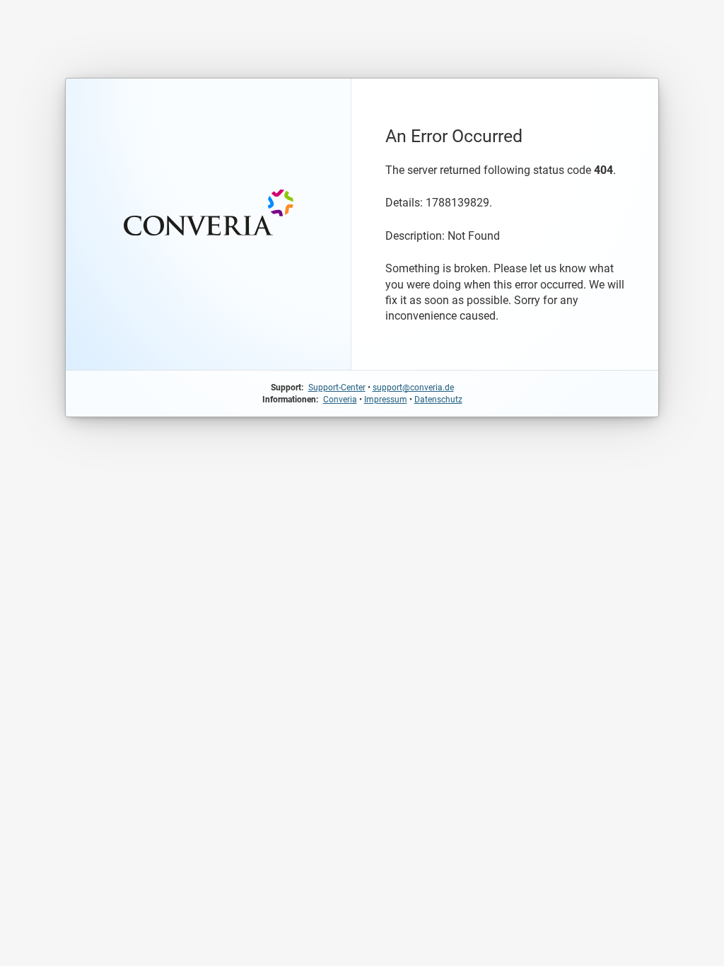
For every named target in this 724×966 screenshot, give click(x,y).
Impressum (385, 400)
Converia (340, 400)
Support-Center (337, 387)
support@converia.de (413, 387)
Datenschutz (438, 400)
